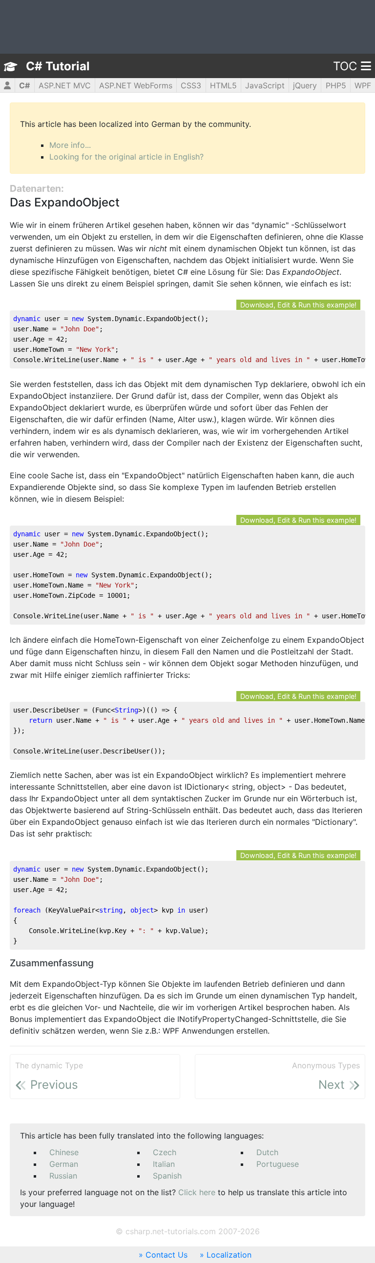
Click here (196, 1192)
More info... (70, 145)
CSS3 (191, 85)
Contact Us (167, 1255)
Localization (229, 1255)
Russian (63, 1176)
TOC (345, 66)
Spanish (167, 1176)
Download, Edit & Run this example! (298, 305)
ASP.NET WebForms (135, 85)
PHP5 (336, 85)
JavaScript (265, 85)
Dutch (267, 1152)
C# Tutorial (58, 66)
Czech (164, 1152)
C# (24, 85)
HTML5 (223, 85)
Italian (164, 1164)
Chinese (64, 1152)
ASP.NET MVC (65, 85)
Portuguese (277, 1164)
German (63, 1164)
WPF (362, 85)
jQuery (305, 85)
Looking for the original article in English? (126, 157)
